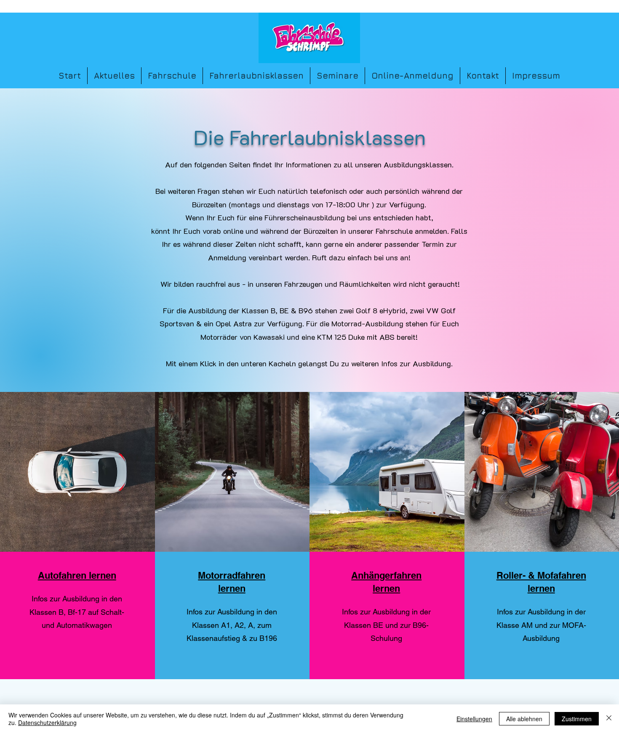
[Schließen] (609, 718)
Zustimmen (577, 718)
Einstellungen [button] (474, 718)
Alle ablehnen (524, 718)
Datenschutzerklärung (47, 722)
